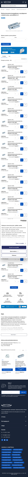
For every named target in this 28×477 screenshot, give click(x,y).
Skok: (16, 37)
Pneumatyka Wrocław (6, 467)
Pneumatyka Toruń (6, 465)
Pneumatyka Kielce (17, 452)
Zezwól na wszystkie (14, 247)
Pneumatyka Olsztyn (6, 457)
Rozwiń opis (13, 334)
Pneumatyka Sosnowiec (7, 462)
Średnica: (3, 37)
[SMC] (3, 19)
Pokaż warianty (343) (21, 369)
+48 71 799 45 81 (6, 437)
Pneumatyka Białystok (6, 449)
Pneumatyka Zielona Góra (19, 467)
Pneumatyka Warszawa (17, 465)
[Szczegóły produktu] (25, 71)
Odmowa (14, 255)
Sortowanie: (23, 58)
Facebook (2, 440)
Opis (9, 56)
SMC (2, 359)
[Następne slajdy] (26, 350)
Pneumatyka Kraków (6, 452)
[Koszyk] (26, 2)
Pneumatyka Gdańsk (18, 449)
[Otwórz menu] (2, 2)
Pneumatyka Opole (16, 457)
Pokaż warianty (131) (7, 369)
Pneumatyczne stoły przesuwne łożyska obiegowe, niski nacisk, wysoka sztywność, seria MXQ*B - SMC (20, 364)
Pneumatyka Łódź (16, 454)
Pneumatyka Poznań (6, 459)
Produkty (4, 56)
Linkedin (7, 440)
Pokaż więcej (14, 287)
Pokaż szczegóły (20, 243)
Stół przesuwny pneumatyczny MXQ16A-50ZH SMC (15, 155)
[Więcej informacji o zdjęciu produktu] (21, 30)
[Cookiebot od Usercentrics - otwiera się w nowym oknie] (20, 221)
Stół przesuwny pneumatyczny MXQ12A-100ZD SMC (15, 210)
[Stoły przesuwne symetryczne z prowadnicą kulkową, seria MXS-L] (7, 356)
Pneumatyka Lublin (6, 454)
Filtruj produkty (5, 44)
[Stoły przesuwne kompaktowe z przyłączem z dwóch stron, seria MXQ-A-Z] (14, 26)
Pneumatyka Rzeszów (17, 459)
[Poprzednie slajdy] (20, 350)
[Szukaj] (26, 5)
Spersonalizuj (13, 251)
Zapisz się (23, 392)
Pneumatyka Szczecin (18, 462)
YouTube (4, 440)
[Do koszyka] (21, 71)
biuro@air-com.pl (6, 434)
